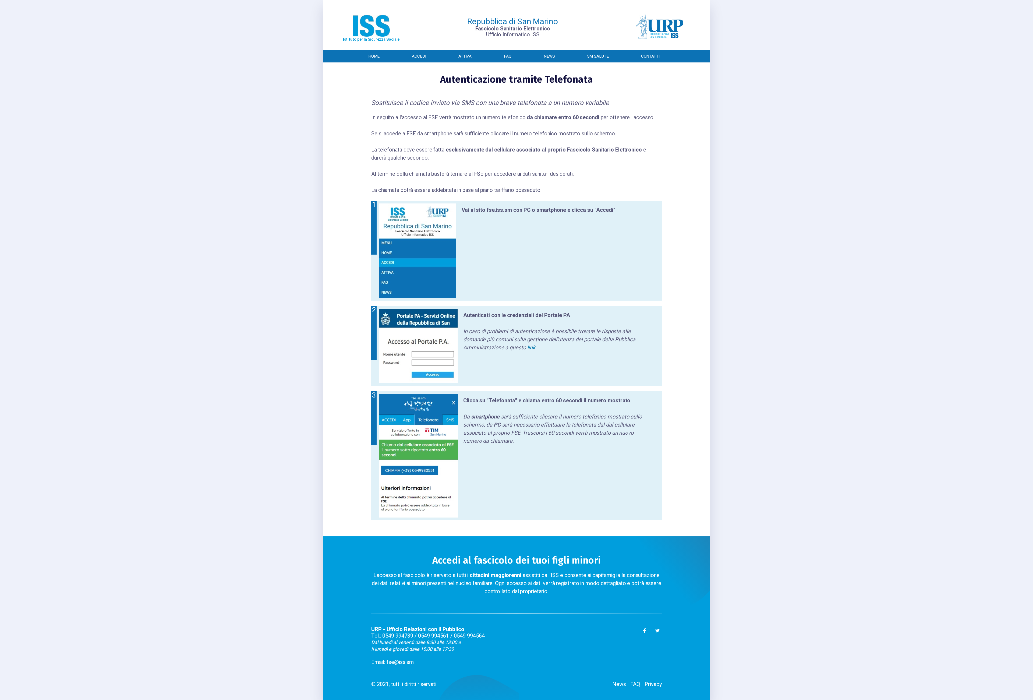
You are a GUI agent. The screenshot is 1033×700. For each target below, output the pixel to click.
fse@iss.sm (400, 662)
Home (374, 56)
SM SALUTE (598, 56)
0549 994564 (469, 636)
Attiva (465, 56)
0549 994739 (397, 636)
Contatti (650, 56)
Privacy (653, 684)
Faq (507, 56)
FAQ (635, 684)
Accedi (419, 56)
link (531, 347)
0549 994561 (433, 636)
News (549, 56)
